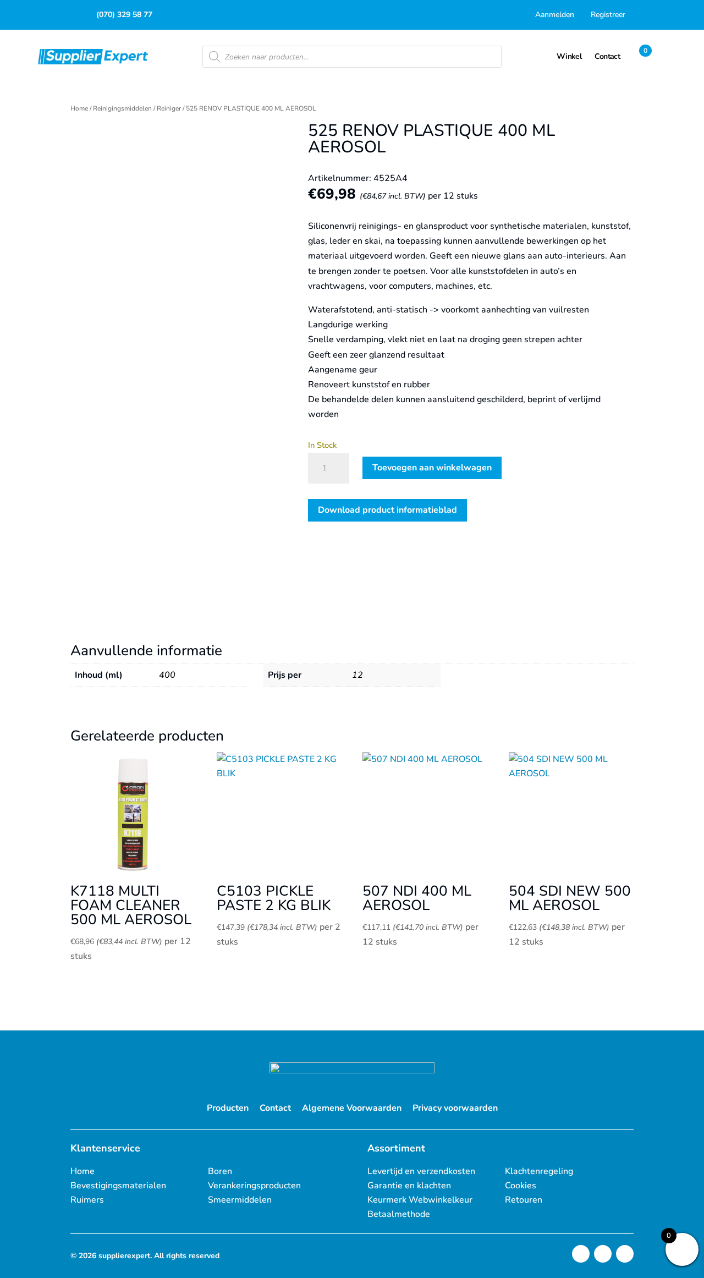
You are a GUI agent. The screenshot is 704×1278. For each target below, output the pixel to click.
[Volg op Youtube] (625, 1254)
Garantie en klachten (409, 1186)
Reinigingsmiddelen (122, 108)
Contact (275, 1108)
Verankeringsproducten (254, 1186)
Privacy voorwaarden (455, 1108)
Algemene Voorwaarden (352, 1108)
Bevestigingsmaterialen (118, 1186)
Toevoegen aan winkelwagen (432, 468)
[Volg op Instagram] (581, 1254)
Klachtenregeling (539, 1171)
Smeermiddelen (240, 1200)
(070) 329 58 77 (124, 14)
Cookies (520, 1186)
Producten (228, 1108)
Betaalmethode (398, 1214)
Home (79, 108)
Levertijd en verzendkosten (421, 1171)
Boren (220, 1171)
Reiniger (169, 108)
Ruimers (87, 1200)
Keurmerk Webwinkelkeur (419, 1200)
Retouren (523, 1200)
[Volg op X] (603, 1254)
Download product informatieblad (387, 510)
